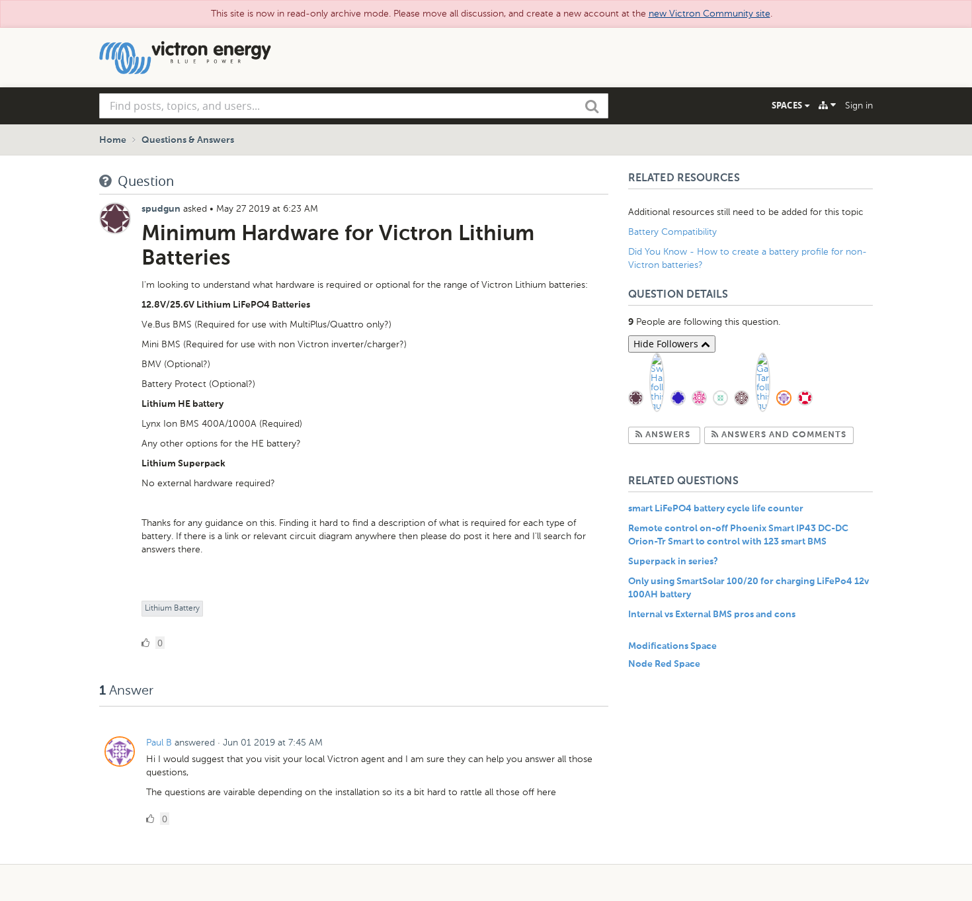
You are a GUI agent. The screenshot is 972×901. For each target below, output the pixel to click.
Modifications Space (672, 646)
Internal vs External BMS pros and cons (711, 614)
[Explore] (827, 105)
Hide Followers (667, 343)
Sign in (859, 105)
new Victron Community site (709, 13)
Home (112, 140)
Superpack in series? (673, 561)
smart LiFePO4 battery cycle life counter (715, 508)
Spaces (788, 105)
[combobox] (353, 105)
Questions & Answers (188, 140)
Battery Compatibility (672, 231)
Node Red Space (664, 664)
